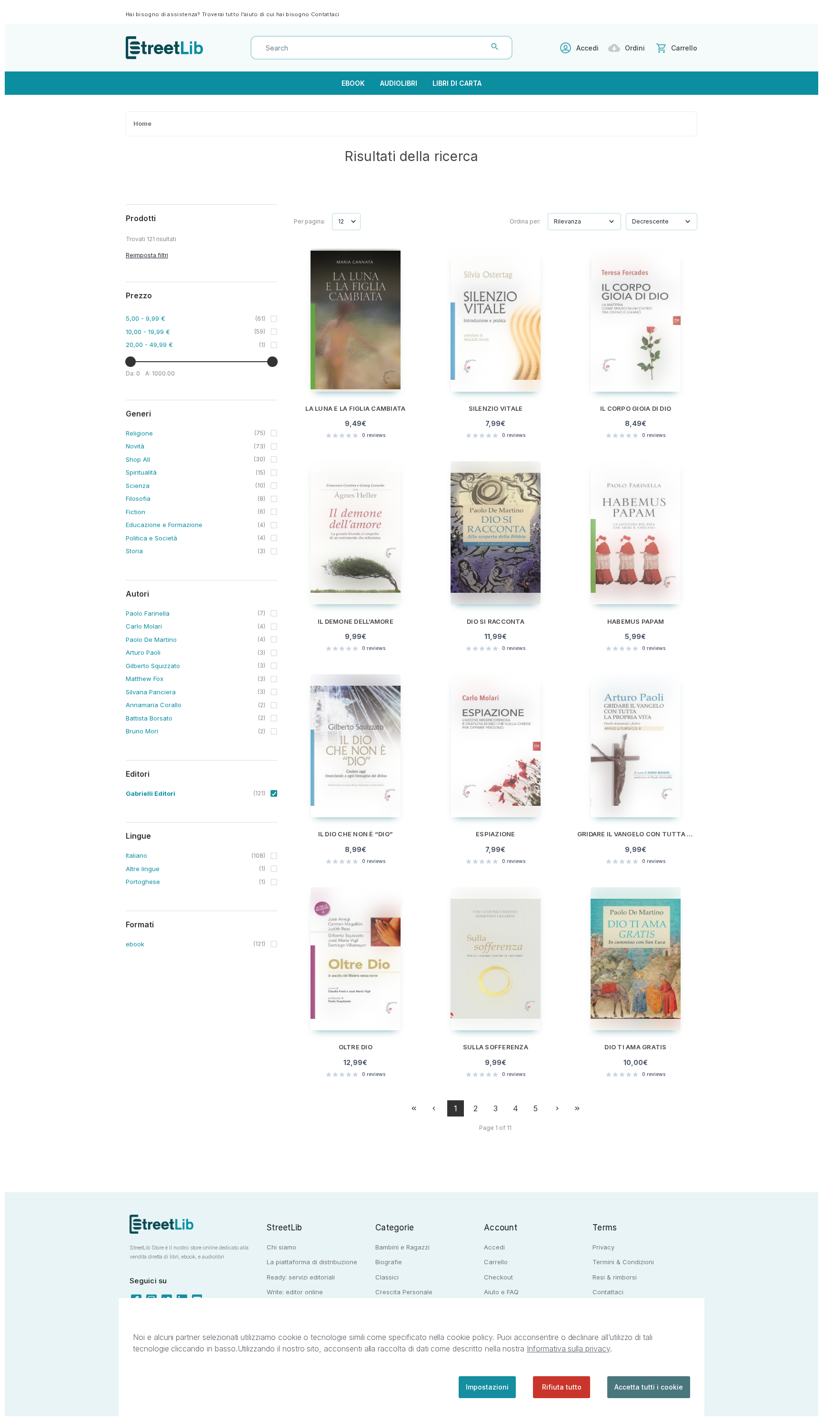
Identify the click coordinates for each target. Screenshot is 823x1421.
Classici (387, 1277)
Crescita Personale (403, 1292)
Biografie (388, 1262)
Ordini (635, 48)
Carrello (496, 1262)
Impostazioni (487, 1387)
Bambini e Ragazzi (402, 1247)
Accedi (587, 48)
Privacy (603, 1247)
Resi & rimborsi (614, 1277)
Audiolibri (398, 83)
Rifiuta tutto (562, 1387)
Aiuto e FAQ (501, 1292)
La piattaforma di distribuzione (312, 1262)
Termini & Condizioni (623, 1262)
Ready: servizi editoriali (301, 1277)
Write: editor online (295, 1292)
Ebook (353, 83)
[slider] (130, 361)
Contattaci (325, 14)
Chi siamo (281, 1247)
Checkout (498, 1277)
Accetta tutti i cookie (648, 1387)
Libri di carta (457, 83)
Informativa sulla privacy (568, 1348)
